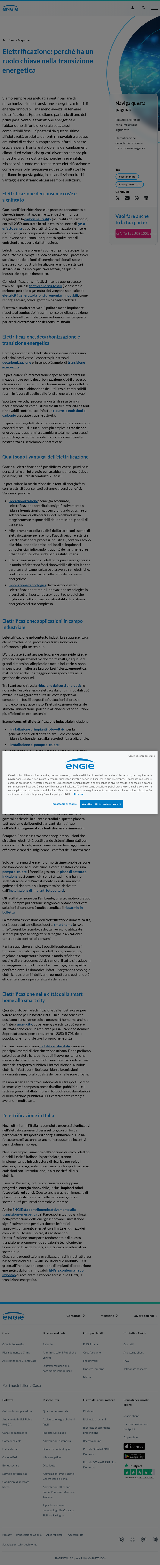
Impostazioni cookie (64, 803)
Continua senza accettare (141, 755)
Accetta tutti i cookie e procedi (101, 804)
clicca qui (78, 794)
